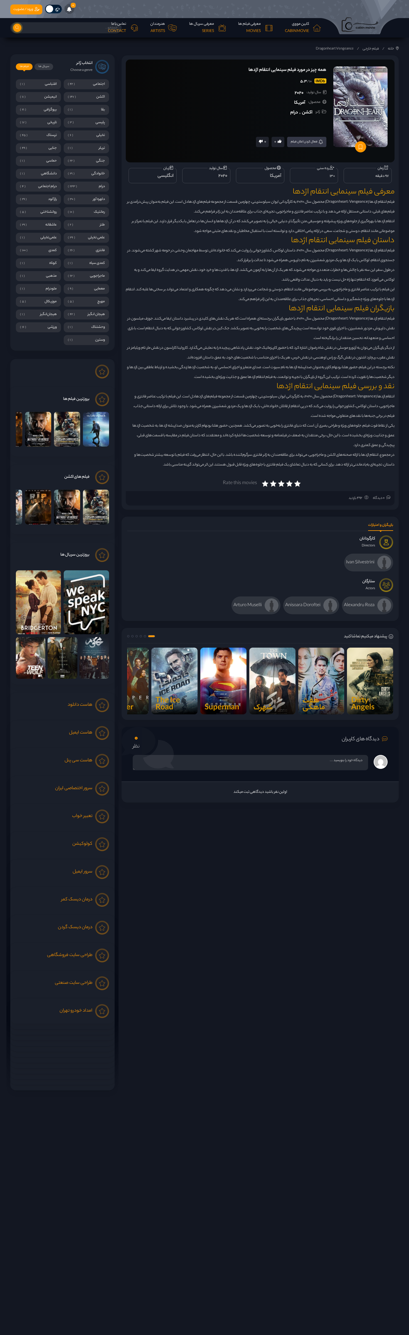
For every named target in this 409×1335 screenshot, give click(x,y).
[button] (151, 636)
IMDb (320, 81)
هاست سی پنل (78, 760)
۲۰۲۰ (299, 93)
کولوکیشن (82, 844)
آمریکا (299, 103)
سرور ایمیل (82, 872)
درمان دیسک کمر (76, 899)
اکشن (307, 113)
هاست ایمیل (80, 733)
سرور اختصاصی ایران (73, 788)
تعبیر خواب (82, 816)
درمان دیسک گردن (75, 927)
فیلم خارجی (371, 49)
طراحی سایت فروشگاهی (69, 955)
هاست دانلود (80, 705)
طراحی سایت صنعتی (73, 983)
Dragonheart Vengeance (335, 49)
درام (294, 113)
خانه (391, 49)
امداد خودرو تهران (76, 1011)
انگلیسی (165, 176)
